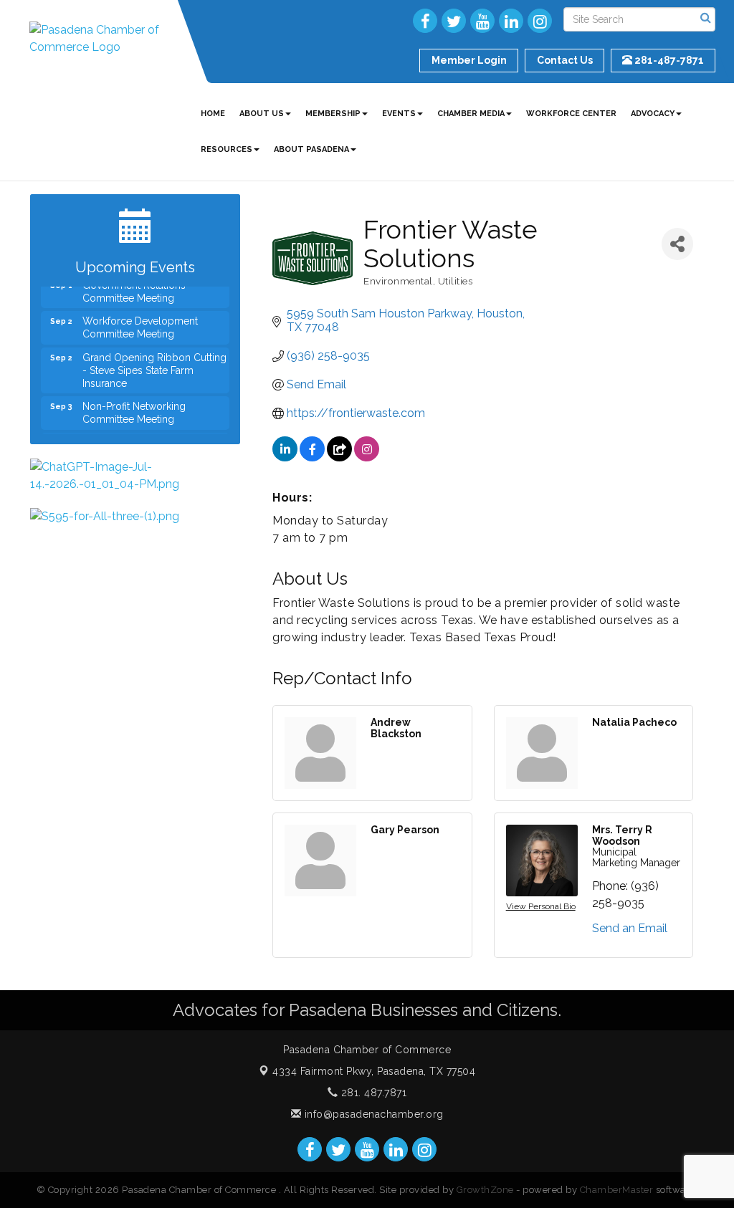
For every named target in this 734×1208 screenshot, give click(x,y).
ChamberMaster (617, 1189)
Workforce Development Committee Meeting (140, 320)
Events (399, 113)
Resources (226, 149)
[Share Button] (677, 244)
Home (213, 113)
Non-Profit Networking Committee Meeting (134, 405)
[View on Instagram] (366, 457)
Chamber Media (471, 113)
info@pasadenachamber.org (372, 1114)
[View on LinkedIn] (284, 457)
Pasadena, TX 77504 (373, 1071)
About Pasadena (311, 149)
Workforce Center (571, 113)
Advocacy (653, 113)
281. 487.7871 (372, 1092)
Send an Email (629, 928)
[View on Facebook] (312, 457)
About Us (261, 113)
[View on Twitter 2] (339, 457)
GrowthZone (485, 1189)
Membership (333, 113)
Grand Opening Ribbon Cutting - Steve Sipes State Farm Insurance (154, 363)
